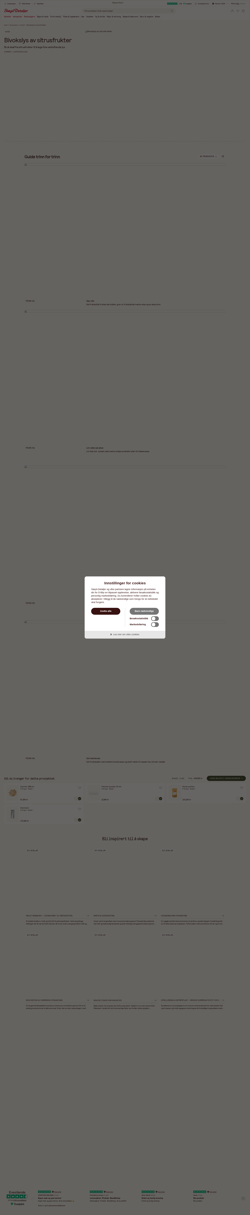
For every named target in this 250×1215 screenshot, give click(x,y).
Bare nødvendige (144, 611)
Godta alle (105, 611)
